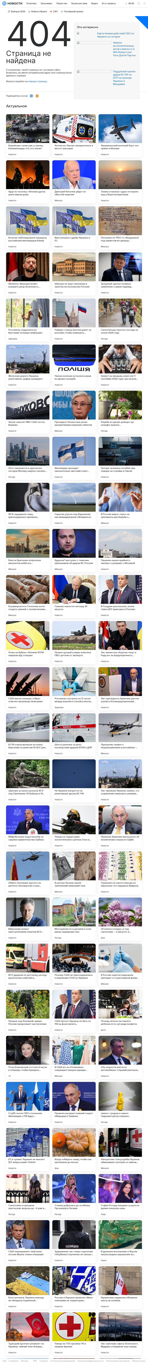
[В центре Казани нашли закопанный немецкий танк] (74, 873)
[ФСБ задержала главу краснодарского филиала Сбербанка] (27, 504)
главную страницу (37, 81)
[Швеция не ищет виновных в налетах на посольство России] (74, 274)
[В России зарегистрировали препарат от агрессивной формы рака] (120, 965)
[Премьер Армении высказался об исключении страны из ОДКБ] (120, 827)
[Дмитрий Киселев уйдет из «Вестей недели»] (74, 181)
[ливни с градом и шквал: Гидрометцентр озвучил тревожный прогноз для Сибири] (120, 1103)
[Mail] (4, 3)
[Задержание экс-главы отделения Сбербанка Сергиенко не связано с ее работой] (74, 1241)
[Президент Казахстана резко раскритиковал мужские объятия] (74, 412)
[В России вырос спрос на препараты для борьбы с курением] (120, 504)
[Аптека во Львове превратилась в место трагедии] (74, 135)
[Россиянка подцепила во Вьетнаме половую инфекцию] (27, 320)
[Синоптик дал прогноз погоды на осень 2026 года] (120, 320)
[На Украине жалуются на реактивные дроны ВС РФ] (74, 781)
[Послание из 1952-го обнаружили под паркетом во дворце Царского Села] (120, 228)
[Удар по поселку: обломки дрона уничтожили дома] (27, 181)
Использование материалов (118, 1361)
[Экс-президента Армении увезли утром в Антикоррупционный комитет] (120, 688)
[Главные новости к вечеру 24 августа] (74, 596)
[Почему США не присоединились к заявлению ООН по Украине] (74, 965)
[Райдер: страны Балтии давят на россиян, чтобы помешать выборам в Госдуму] (74, 320)
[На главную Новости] (14, 3)
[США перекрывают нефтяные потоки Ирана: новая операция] (27, 1241)
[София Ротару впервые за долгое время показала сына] (120, 1195)
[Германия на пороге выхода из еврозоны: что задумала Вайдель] (120, 873)
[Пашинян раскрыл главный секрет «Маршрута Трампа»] (74, 1103)
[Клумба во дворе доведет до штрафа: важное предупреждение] (120, 412)
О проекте (43, 1361)
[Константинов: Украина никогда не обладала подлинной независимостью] (27, 1287)
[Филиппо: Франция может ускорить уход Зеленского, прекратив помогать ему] (27, 274)
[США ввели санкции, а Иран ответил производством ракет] (27, 688)
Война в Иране (39, 11)
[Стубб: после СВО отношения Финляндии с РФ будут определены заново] (27, 1103)
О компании (13, 1361)
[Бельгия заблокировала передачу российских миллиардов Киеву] (27, 228)
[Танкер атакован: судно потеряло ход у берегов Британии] (120, 181)
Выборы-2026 (18, 11)
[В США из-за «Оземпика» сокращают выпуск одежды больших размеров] (74, 1057)
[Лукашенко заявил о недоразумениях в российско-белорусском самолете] (120, 734)
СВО (55, 11)
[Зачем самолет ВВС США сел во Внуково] (27, 412)
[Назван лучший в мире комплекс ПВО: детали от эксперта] (74, 642)
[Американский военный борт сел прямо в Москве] (120, 135)
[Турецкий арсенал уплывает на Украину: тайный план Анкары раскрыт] (27, 1334)
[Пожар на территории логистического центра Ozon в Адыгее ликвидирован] (74, 827)
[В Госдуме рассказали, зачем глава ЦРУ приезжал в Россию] (120, 596)
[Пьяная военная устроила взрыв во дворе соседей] (74, 366)
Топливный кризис (74, 11)
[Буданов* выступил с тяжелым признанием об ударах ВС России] (74, 550)
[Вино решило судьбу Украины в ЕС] (74, 228)
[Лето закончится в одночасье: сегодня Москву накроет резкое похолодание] (27, 458)
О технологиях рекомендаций (62, 1361)
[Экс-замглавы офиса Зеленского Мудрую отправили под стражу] (120, 1334)
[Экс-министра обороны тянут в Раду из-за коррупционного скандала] (120, 642)
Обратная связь (138, 1361)
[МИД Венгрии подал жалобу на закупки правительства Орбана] (27, 827)
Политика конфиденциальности (90, 1361)
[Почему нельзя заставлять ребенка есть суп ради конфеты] (120, 1011)
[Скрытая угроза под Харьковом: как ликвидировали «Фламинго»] (74, 504)
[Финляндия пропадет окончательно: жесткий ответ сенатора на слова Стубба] (74, 458)
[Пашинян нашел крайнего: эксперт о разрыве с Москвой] (120, 550)
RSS (35, 1361)
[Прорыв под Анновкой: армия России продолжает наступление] (27, 1011)
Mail (4, 1361)
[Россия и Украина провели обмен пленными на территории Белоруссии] (74, 1287)
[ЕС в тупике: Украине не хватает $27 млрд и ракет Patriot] (27, 1149)
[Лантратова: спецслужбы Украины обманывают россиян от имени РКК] (120, 1149)
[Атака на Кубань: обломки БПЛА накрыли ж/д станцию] (27, 642)
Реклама (24, 1361)
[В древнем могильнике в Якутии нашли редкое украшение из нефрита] (120, 1241)
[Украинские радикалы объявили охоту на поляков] (120, 1287)
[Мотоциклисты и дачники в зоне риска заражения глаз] (74, 919)
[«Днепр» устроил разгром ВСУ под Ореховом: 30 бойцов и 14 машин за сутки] (27, 781)
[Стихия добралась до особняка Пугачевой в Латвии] (74, 1195)
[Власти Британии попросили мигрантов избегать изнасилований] (27, 550)
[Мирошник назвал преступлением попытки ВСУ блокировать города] (27, 919)
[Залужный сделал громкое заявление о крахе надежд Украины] (120, 274)
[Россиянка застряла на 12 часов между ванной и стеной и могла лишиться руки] (74, 688)
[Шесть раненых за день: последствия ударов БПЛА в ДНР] (74, 734)
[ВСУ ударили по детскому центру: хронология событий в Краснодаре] (27, 965)
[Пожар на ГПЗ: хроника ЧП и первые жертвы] (74, 1334)
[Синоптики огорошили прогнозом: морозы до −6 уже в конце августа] (27, 1195)
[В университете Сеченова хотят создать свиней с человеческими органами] (27, 596)
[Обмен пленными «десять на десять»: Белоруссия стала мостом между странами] (27, 873)
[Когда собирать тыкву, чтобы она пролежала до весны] (74, 1149)
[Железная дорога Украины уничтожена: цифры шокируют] (27, 366)
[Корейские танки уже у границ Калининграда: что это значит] (27, 135)
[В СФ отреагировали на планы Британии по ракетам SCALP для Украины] (27, 734)
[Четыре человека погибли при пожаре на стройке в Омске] (120, 458)
